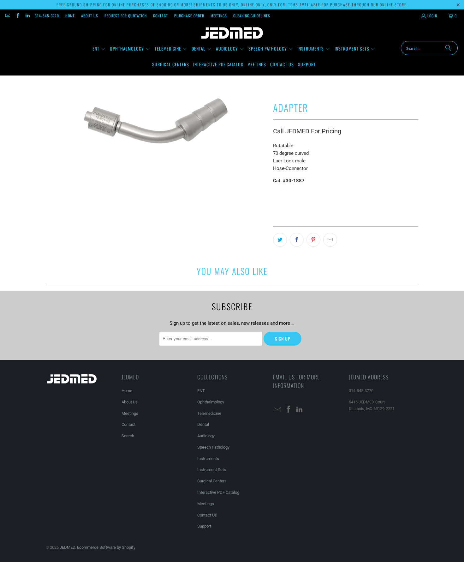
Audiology (206, 435)
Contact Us (207, 515)
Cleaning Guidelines (251, 15)
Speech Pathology (213, 447)
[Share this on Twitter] (280, 240)
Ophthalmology (210, 402)
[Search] (448, 48)
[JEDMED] (232, 33)
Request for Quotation (125, 15)
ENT (201, 390)
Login (432, 15)
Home (70, 15)
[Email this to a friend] (330, 240)
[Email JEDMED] (7, 15)
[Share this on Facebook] (297, 240)
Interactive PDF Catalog (218, 492)
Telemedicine (209, 413)
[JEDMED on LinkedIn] (27, 15)
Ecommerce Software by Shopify (106, 547)
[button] (99, 49)
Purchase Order (189, 15)
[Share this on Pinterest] (313, 240)
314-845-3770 (47, 15)
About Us (89, 15)
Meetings (219, 15)
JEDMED (67, 547)
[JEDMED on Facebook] (17, 15)
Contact (160, 15)
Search (128, 435)
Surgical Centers (212, 481)
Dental (203, 424)
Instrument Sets (211, 469)
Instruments (208, 458)
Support (204, 526)
